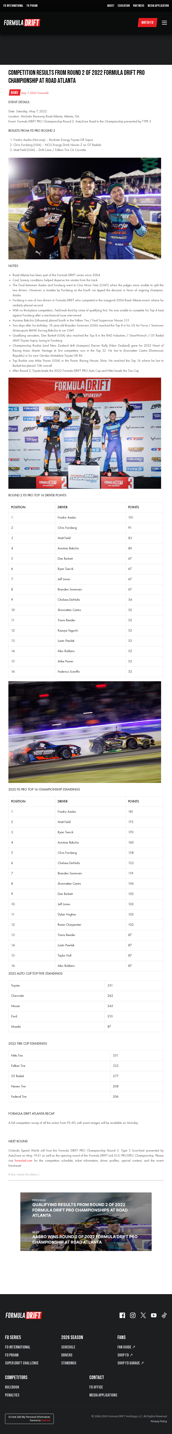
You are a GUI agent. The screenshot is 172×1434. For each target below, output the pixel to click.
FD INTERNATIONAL (13, 6)
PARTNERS (138, 6)
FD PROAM (32, 6)
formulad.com (23, 1160)
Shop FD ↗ (125, 1355)
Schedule (68, 1347)
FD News (12, 1174)
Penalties (12, 1395)
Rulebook (12, 1387)
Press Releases (31, 1174)
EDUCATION (124, 6)
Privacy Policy (159, 1421)
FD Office (96, 1387)
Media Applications (103, 1395)
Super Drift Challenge (22, 1363)
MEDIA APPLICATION (158, 6)
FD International (17, 1347)
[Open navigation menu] (164, 22)
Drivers (66, 1355)
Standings (68, 1363)
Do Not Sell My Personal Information (29, 1419)
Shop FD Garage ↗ (130, 1363)
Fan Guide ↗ (126, 1347)
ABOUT (110, 6)
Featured (20, 1174)
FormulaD (43, 93)
